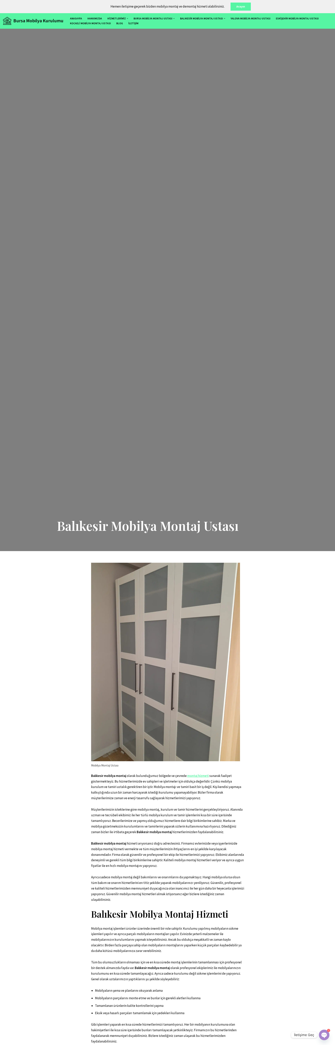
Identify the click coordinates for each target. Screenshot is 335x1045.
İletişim (133, 23)
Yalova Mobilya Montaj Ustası (250, 18)
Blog (119, 23)
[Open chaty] (324, 1031)
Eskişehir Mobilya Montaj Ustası (297, 18)
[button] (127, 18)
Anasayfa (76, 18)
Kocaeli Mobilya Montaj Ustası (90, 23)
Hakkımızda (94, 18)
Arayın (240, 6)
